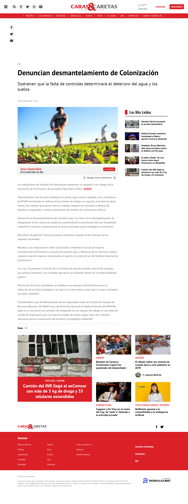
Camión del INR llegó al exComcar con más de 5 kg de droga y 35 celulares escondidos (154, 173)
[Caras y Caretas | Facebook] (21, 6)
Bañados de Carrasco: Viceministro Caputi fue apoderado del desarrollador (111, 364)
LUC (26, 328)
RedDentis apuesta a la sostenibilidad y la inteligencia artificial (151, 412)
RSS (136, 460)
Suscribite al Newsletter (144, 446)
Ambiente (100, 357)
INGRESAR (160, 6)
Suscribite (109, 169)
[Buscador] (14, 6)
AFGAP (87, 188)
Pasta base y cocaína (55, 380)
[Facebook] (11, 27)
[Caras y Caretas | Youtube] (40, 6)
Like (122, 16)
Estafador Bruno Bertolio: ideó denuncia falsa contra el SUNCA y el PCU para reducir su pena (154, 149)
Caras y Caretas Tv (152, 16)
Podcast (80, 449)
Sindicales (75, 16)
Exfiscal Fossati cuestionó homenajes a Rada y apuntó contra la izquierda (154, 136)
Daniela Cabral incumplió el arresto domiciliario (153, 122)
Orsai (100, 16)
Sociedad (61, 16)
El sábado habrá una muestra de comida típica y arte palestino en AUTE (152, 364)
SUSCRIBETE (176, 6)
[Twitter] (11, 34)
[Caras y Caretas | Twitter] (27, 6)
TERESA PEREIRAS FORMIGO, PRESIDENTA (152, 405)
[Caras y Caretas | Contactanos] (167, 426)
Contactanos (140, 453)
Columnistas (45, 16)
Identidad (139, 357)
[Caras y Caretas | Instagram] (34, 6)
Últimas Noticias (24, 444)
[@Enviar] (11, 40)
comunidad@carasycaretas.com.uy (37, 483)
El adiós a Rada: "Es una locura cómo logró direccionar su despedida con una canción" (153, 161)
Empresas (133, 16)
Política (30, 16)
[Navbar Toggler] (8, 6)
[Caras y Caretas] (32, 428)
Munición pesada (103, 405)
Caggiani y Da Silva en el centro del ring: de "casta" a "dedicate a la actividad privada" (113, 412)
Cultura (111, 16)
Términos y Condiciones (26, 476)
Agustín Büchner (154, 374)
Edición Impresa (83, 454)
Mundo (89, 16)
